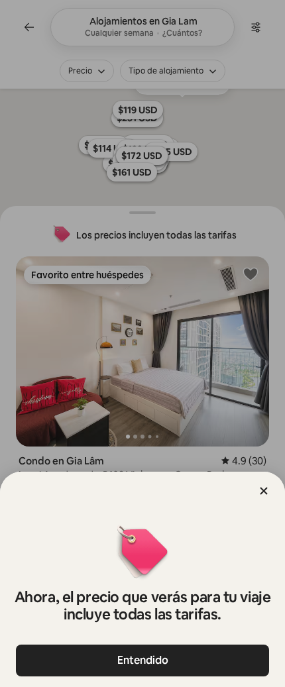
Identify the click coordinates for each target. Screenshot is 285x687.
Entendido (142, 660)
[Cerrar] (263, 491)
